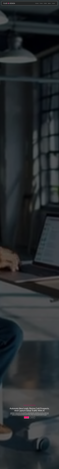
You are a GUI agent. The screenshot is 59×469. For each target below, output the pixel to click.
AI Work (45, 3)
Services (37, 3)
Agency (49, 3)
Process (41, 3)
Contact (53, 3)
